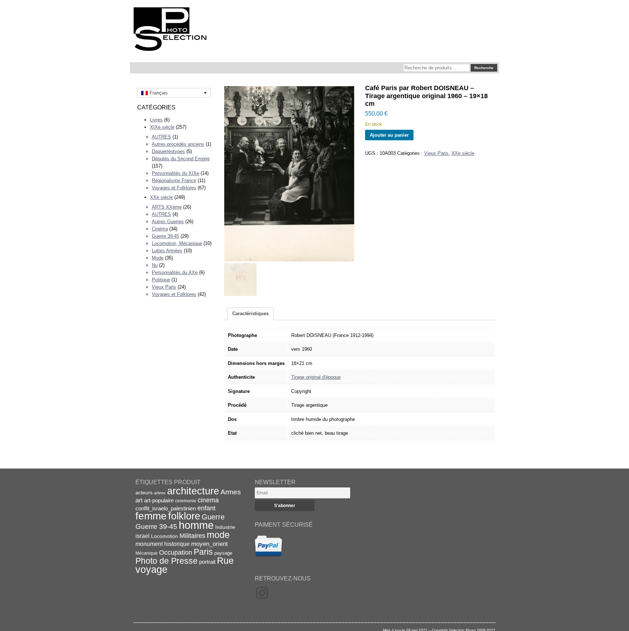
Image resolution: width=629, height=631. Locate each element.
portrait (207, 562)
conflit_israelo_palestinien (165, 508)
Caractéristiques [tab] (250, 313)
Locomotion (164, 536)
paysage (223, 553)
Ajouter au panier (389, 135)
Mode (157, 258)
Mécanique (146, 553)
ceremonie (185, 500)
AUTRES (161, 137)
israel (142, 536)
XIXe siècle (162, 127)
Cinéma (160, 229)
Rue (225, 560)
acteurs (144, 492)
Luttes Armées (167, 250)
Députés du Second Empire (181, 158)
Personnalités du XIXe (175, 173)
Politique (161, 279)
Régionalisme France (174, 180)
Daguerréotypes (168, 151)
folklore (184, 516)
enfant (206, 508)
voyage (151, 569)
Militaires (192, 535)
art (139, 500)
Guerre (213, 517)
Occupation (175, 552)
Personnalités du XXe (175, 272)
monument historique (162, 543)
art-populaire (159, 500)
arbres (160, 493)
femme (151, 516)
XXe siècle (161, 197)
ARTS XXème (167, 207)
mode (218, 535)
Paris (203, 551)
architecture (193, 491)
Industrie (225, 527)
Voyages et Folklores (174, 187)
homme (196, 525)
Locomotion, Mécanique (177, 243)
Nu (155, 265)
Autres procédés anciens (178, 144)
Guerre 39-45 (165, 236)
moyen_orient (209, 543)
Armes (231, 492)
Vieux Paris (164, 287)
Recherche (484, 68)
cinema (208, 500)
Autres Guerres (168, 221)
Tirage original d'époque (316, 377)
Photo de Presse (166, 561)
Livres (156, 119)
